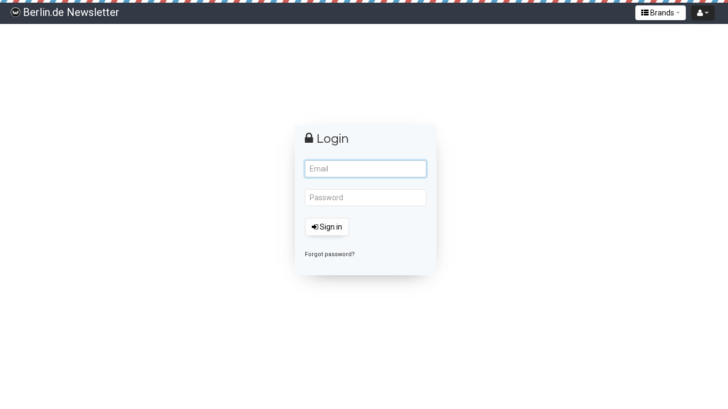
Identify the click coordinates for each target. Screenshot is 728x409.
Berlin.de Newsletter (71, 12)
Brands (662, 13)
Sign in (330, 227)
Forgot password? (330, 254)
